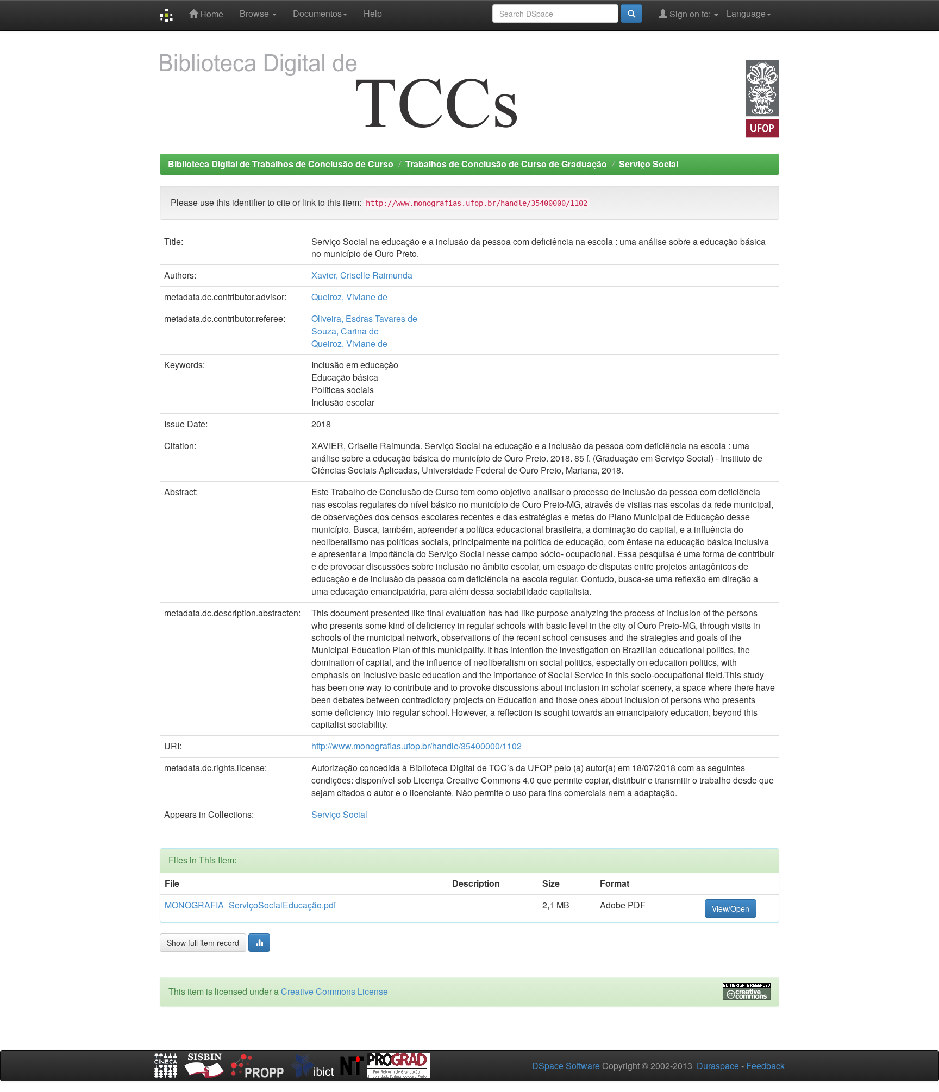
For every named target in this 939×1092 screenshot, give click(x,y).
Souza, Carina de (345, 331)
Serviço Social (648, 163)
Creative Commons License (334, 991)
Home (210, 14)
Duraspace (718, 1065)
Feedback (765, 1065)
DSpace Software (566, 1065)
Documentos (317, 13)
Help (373, 13)
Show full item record (203, 942)
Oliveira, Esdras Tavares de (364, 318)
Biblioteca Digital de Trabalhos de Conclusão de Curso (280, 163)
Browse (255, 13)
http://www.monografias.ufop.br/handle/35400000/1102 (416, 746)
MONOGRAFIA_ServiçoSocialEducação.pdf (250, 905)
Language (746, 13)
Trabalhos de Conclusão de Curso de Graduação (506, 163)
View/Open (730, 908)
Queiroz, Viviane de (349, 297)
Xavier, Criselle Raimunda (361, 275)
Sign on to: (690, 14)
